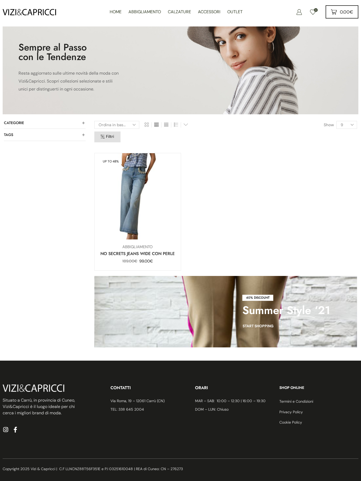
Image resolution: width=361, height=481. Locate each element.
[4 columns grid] (166, 124)
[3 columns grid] (156, 124)
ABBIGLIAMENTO (137, 246)
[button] (299, 12)
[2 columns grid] (147, 124)
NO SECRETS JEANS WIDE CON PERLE (137, 254)
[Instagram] (5, 430)
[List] (176, 124)
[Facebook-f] (15, 430)
